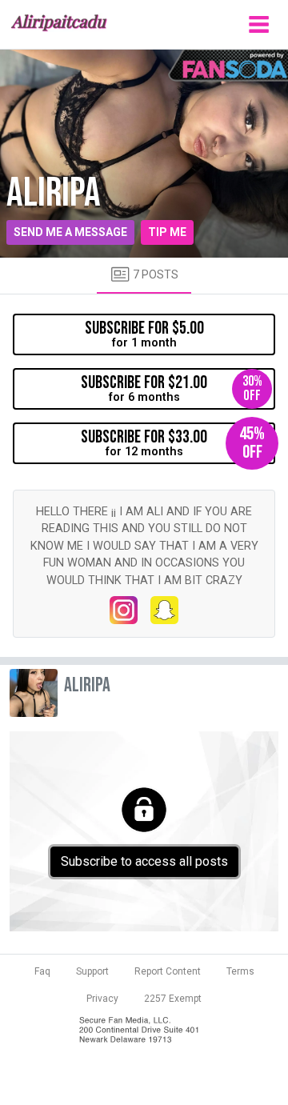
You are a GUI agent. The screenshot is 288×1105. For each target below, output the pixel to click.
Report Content (167, 971)
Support (92, 971)
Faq (42, 971)
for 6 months (171, 388)
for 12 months (173, 442)
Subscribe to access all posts (144, 861)
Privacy (102, 998)
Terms (240, 971)
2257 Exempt (173, 998)
